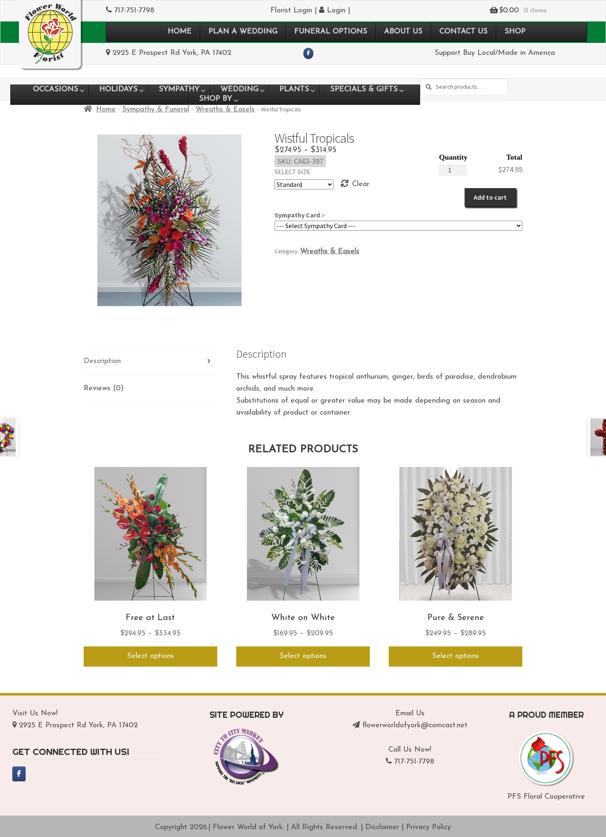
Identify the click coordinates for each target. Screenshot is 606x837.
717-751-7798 (134, 10)
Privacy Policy (428, 827)
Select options (150, 656)
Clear (360, 184)
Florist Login (291, 10)
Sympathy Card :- (300, 215)
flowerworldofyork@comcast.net (414, 725)
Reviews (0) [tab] (104, 388)
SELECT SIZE (292, 171)
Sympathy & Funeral (155, 109)
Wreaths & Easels (225, 109)
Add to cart (490, 197)
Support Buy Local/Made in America (495, 53)
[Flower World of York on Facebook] (308, 53)
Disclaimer (382, 827)
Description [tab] (102, 361)
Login (334, 10)
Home (106, 109)
